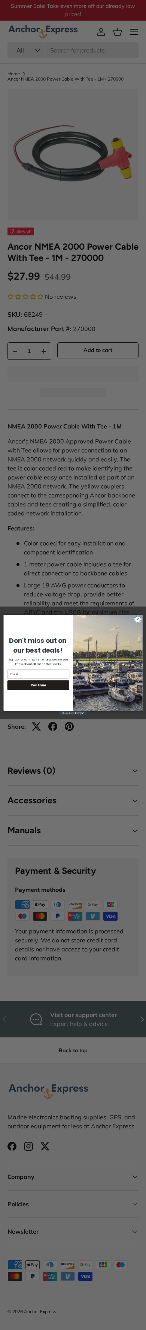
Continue (38, 685)
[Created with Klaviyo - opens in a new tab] (73, 713)
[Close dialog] (138, 619)
